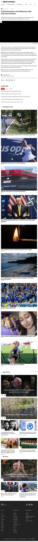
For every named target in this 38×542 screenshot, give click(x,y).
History (2, 529)
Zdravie (2, 527)
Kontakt (27, 514)
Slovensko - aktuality (17, 524)
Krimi (14, 527)
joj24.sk (14, 514)
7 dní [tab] (7, 88)
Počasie (2, 530)
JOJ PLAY (2, 514)
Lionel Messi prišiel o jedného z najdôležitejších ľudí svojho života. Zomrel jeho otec (15, 96)
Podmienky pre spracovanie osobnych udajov (30, 517)
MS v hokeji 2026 (19, 4)
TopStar (2, 524)
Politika (14, 529)
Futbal (26, 4)
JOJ (1, 513)
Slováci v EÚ (15, 532)
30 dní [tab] (11, 88)
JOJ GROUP (3, 519)
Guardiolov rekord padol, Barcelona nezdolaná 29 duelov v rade (12, 99)
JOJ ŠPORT (2, 516)
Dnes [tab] (3, 88)
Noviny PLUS (15, 516)
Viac (30, 4)
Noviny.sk (3, 4)
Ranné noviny (15, 519)
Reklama (27, 513)
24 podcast (15, 522)
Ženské (2, 522)
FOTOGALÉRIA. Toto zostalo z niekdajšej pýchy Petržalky (11, 91)
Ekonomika (15, 530)
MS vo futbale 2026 (10, 4)
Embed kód (35, 43)
